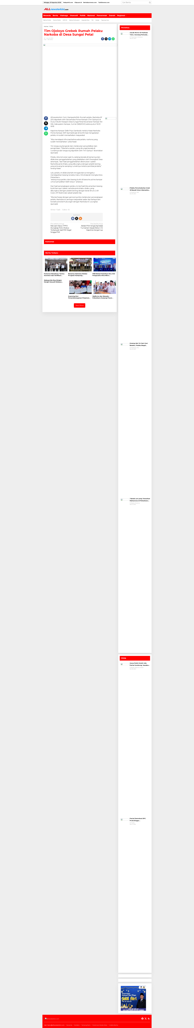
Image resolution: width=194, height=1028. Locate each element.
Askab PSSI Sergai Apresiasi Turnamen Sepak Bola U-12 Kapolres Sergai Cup (92, 227)
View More (79, 305)
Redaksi (76, 1025)
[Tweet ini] (106, 38)
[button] (150, 2)
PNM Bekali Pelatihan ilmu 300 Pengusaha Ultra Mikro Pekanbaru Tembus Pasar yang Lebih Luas (103, 274)
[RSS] (80, 218)
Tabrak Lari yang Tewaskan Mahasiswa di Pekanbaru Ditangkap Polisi (140, 500)
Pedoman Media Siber (99, 1025)
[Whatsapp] (113, 38)
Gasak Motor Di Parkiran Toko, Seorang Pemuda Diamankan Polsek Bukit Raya (139, 34)
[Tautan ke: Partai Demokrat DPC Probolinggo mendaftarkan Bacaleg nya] (125, 894)
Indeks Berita (113, 1025)
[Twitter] (76, 218)
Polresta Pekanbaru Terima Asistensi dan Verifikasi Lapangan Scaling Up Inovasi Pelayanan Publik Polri (54, 274)
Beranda (69, 1025)
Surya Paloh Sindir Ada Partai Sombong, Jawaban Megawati (139, 664)
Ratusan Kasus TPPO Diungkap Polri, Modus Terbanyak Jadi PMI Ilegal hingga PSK (61, 228)
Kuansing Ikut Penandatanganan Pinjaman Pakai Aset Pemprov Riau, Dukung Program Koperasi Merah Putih (78, 297)
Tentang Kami (85, 1025)
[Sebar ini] (102, 38)
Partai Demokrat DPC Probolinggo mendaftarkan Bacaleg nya (140, 820)
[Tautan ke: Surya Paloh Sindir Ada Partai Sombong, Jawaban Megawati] (125, 739)
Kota (45, 39)
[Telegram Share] (109, 38)
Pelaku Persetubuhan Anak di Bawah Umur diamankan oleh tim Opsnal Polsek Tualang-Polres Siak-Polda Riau (140, 189)
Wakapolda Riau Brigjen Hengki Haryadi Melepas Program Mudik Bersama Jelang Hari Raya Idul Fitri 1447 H (55, 281)
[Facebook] (72, 218)
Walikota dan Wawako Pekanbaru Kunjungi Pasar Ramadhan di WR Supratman (103, 297)
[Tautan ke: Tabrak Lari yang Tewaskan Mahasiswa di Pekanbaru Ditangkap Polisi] (125, 574)
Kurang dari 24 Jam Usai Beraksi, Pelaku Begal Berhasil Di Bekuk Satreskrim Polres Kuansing (139, 344)
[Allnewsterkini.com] (56, 9)
